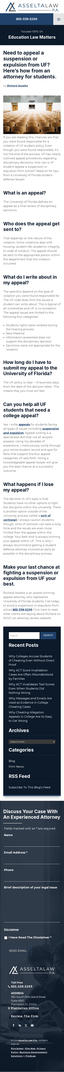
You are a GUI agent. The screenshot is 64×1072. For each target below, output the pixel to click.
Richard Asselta (17, 85)
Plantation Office (25, 1008)
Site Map (30, 1048)
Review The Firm (24, 1016)
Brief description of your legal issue (30, 887)
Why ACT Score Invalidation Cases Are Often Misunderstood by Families (31, 674)
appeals (24, 424)
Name (8, 835)
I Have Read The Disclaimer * (30, 937)
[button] (58, 19)
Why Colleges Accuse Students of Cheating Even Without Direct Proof (31, 660)
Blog (12, 761)
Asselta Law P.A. (27, 1040)
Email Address (15, 852)
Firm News (16, 766)
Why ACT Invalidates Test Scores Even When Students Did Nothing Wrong (32, 689)
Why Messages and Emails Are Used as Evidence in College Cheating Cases (30, 703)
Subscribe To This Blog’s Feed (29, 787)
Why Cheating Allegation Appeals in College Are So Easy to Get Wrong (30, 717)
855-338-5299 (26, 19)
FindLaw (31, 1056)
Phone (9, 870)
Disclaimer (11, 929)
